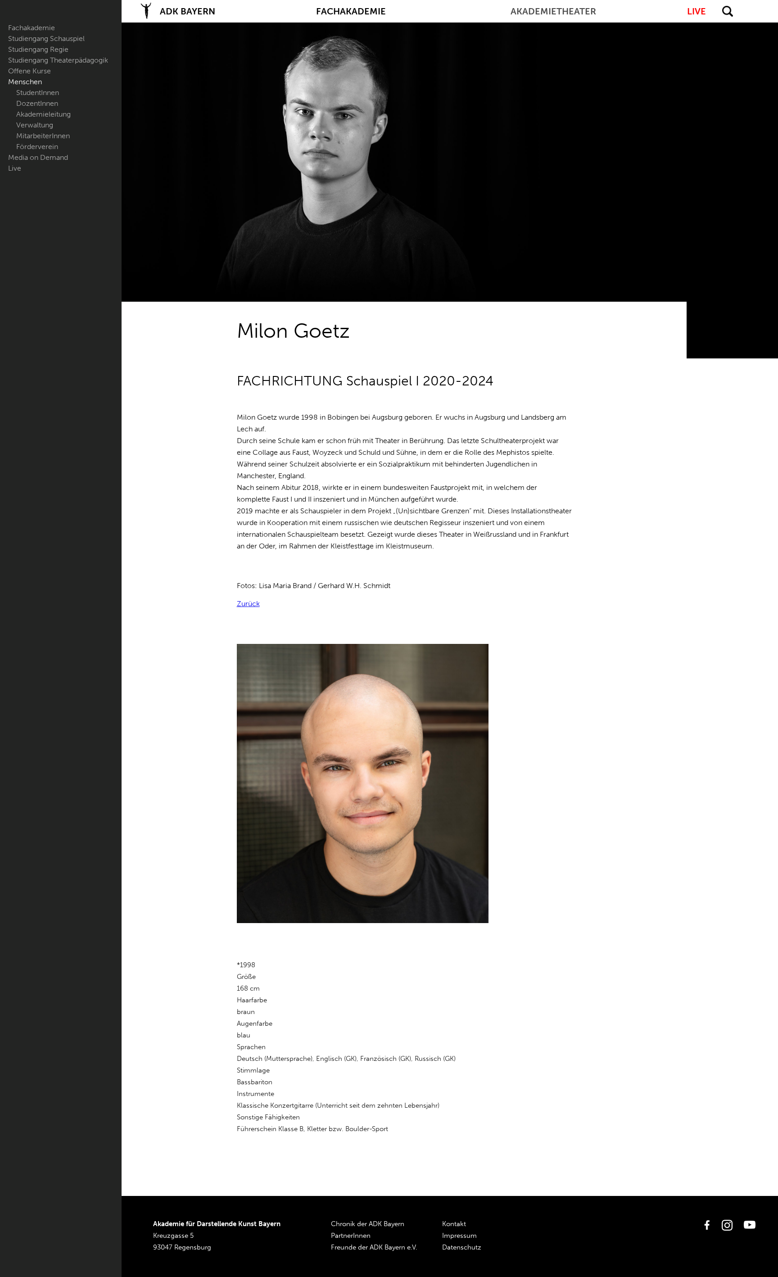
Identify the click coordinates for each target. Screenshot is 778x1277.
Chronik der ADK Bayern (367, 1224)
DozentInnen (37, 103)
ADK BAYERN (187, 11)
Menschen (25, 81)
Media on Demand (38, 157)
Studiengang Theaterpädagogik (58, 60)
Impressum (459, 1236)
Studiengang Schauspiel (46, 38)
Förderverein (37, 146)
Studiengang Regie (38, 49)
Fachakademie (31, 27)
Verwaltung (34, 125)
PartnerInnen (351, 1236)
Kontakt (454, 1224)
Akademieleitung (43, 114)
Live (14, 168)
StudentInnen (37, 92)
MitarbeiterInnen (43, 135)
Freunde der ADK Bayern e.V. (374, 1247)
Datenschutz (461, 1247)
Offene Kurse (29, 71)
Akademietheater (553, 11)
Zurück (248, 603)
